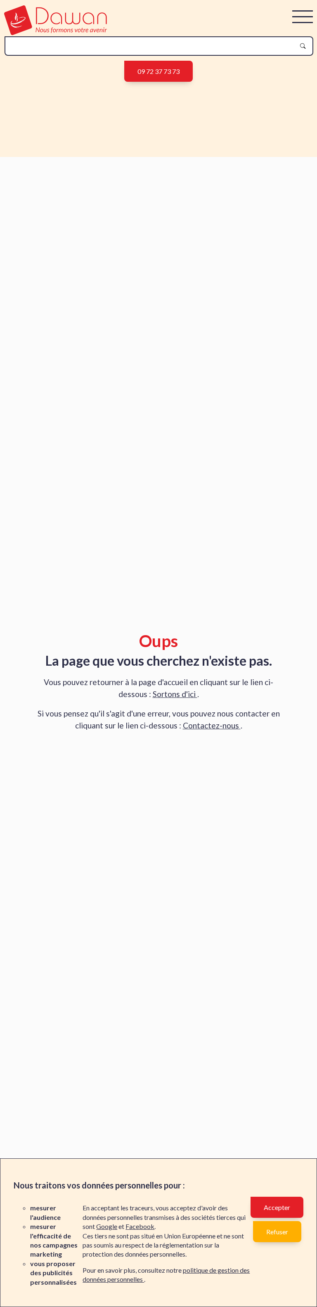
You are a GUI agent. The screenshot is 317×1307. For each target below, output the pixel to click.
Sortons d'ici (175, 694)
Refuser (277, 1232)
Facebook (139, 1226)
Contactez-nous (212, 725)
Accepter (277, 1207)
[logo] (55, 32)
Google (106, 1226)
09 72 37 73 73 (158, 71)
